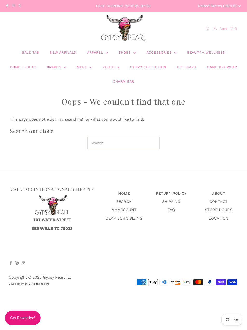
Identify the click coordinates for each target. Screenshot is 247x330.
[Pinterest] (20, 6)
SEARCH (124, 201)
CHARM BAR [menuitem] (123, 81)
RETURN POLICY (171, 193)
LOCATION (218, 218)
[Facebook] (7, 6)
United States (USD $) (218, 6)
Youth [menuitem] (109, 67)
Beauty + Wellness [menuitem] (206, 52)
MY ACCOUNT (124, 210)
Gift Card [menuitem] (186, 67)
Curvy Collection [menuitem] (148, 67)
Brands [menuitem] (55, 67)
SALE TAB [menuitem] (30, 52)
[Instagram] (13, 6)
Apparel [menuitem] (95, 52)
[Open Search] (208, 29)
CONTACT (218, 201)
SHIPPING (171, 201)
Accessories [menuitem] (159, 52)
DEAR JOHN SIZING (124, 218)
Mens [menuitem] (83, 67)
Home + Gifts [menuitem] (23, 67)
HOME (124, 193)
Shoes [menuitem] (125, 52)
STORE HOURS (218, 210)
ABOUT (218, 193)
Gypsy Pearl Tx (56, 277)
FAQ (171, 210)
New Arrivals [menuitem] (63, 52)
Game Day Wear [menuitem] (222, 67)
